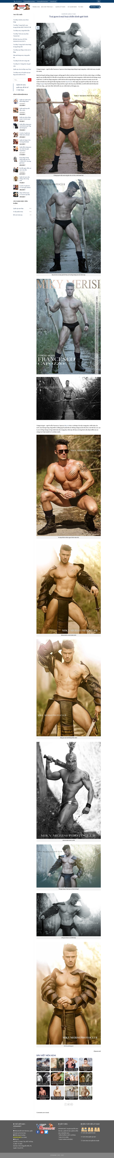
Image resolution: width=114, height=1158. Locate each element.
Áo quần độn (72, 7)
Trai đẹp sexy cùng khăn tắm (21, 30)
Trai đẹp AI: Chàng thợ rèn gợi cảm (22, 65)
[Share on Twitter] (68, 1104)
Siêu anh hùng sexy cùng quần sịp (21, 56)
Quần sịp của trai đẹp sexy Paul (22, 69)
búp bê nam (69, 81)
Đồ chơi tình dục (47, 7)
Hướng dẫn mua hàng (29, 1)
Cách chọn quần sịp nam (89, 1136)
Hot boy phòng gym (68, 1046)
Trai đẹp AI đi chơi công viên (21, 60)
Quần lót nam (60, 7)
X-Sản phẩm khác (18, 211)
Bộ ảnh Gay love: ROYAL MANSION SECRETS (20, 40)
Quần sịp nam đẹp (18, 208)
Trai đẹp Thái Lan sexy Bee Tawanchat (20, 35)
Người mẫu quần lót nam (69, 13)
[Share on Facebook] (65, 1104)
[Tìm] (99, 1)
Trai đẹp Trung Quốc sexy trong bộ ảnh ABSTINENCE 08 (22, 26)
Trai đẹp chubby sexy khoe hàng (21, 21)
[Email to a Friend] (71, 1104)
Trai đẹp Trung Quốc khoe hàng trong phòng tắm (22, 45)
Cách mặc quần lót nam (88, 1133)
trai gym (42, 83)
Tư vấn (80, 7)
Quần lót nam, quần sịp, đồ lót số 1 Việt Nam (22, 87)
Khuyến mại (53, 1)
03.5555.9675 (17, 1137)
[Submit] (29, 79)
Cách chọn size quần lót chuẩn (90, 1140)
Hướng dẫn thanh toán (42, 1)
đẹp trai (67, 425)
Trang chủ (36, 7)
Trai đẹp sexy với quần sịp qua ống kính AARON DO (21, 73)
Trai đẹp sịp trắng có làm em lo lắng (22, 51)
